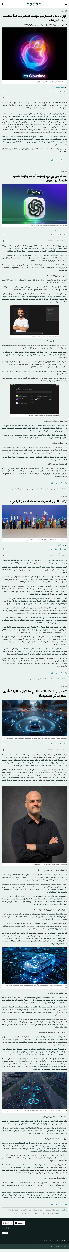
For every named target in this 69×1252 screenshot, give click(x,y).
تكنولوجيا (64, 11)
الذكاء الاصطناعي (37, 489)
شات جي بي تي (55, 489)
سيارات (57, 1213)
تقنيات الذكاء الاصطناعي (52, 1210)
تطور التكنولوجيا (48, 1213)
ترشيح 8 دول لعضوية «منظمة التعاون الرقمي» (38, 501)
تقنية (46, 489)
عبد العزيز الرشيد (57, 230)
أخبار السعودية (55, 679)
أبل (28, 489)
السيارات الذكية (13, 1210)
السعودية (13, 489)
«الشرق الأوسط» (59, 87)
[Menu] (66, 4)
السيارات (23, 1210)
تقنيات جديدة (38, 1210)
